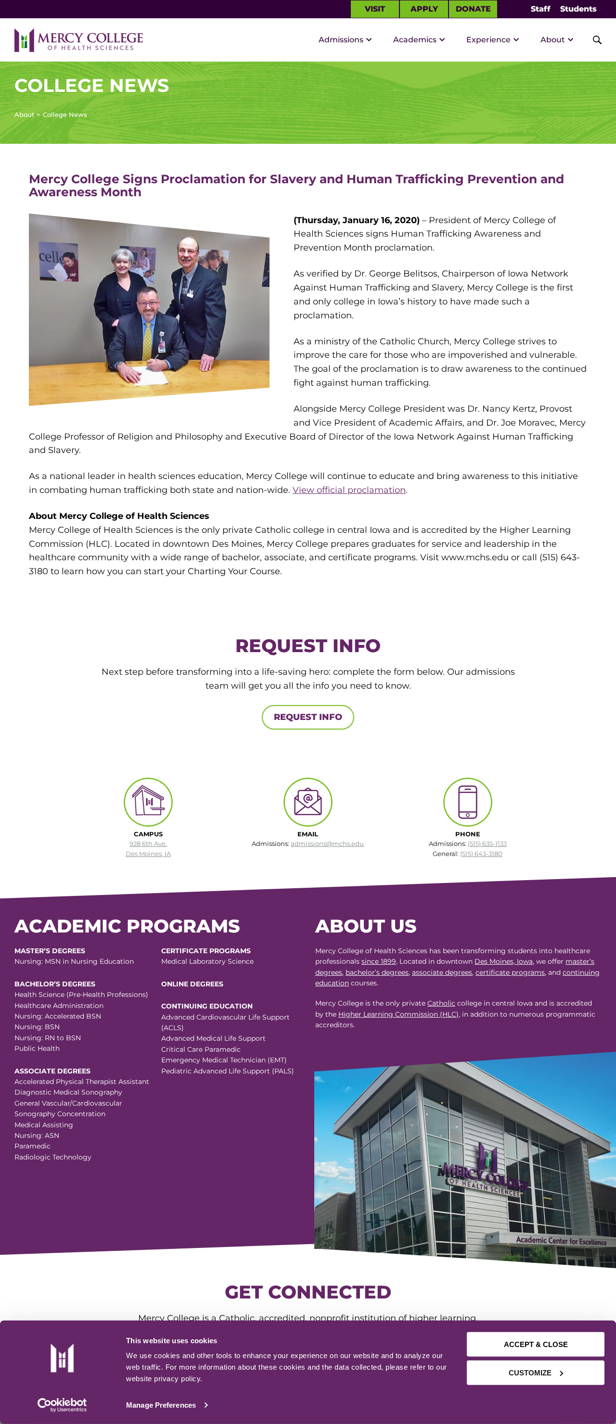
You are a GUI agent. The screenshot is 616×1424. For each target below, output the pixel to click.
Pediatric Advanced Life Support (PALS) (227, 1071)
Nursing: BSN (37, 1026)
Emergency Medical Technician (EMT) (224, 1060)
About (552, 39)
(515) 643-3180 (481, 853)
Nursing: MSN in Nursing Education (74, 961)
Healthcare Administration (58, 1005)
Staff (541, 8)
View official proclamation (349, 490)
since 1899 (378, 961)
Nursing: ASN (36, 1135)
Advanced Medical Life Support (213, 1038)
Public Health (37, 1048)
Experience (488, 39)
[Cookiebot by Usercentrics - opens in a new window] (62, 1405)
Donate (473, 8)
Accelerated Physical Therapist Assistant (81, 1081)
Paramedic (32, 1146)
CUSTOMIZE (530, 1372)
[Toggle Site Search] (592, 40)
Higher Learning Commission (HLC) (398, 1014)
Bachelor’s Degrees (54, 984)
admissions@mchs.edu (327, 843)
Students (578, 8)
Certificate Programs (206, 950)
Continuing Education (207, 1006)
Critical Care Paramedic (201, 1049)
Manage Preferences (161, 1405)
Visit (375, 8)
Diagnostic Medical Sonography (68, 1092)
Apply (424, 8)
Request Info (308, 717)
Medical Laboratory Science (207, 961)
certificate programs (510, 972)
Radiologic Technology (52, 1157)
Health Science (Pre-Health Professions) (81, 994)
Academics (414, 39)
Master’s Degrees (49, 950)
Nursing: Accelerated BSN (57, 1016)
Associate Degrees (52, 1071)
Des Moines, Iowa (504, 961)
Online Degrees (192, 984)
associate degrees (442, 972)
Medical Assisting (43, 1125)
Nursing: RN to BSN (47, 1037)
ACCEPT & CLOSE (536, 1344)
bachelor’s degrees (377, 972)
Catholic (441, 1003)
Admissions (341, 39)
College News (65, 114)
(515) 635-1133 (487, 843)
